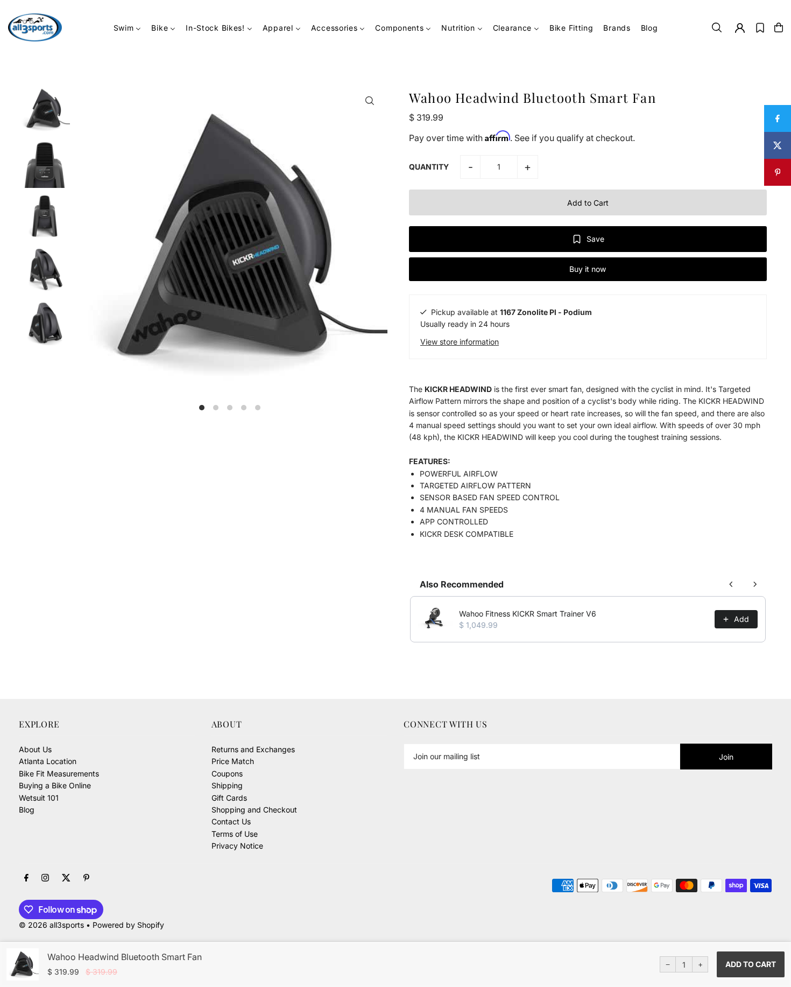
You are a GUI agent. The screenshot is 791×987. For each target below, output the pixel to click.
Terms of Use (234, 833)
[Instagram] (45, 878)
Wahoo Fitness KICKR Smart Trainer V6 (527, 613)
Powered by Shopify (128, 924)
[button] (760, 27)
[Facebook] (26, 878)
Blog (26, 809)
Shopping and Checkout (254, 809)
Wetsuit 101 (39, 797)
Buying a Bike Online (55, 785)
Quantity (429, 166)
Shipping (227, 785)
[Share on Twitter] (777, 145)
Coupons (227, 773)
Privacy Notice (237, 845)
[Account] (740, 28)
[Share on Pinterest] (777, 172)
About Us (35, 749)
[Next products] (755, 584)
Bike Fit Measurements (59, 773)
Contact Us (231, 821)
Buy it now (587, 269)
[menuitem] (127, 27)
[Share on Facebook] (777, 118)
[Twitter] (66, 878)
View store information (459, 341)
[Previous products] (731, 584)
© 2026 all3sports (51, 924)
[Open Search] (717, 27)
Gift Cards (229, 797)
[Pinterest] (86, 878)
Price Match (232, 761)
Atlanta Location (47, 761)
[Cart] (778, 27)
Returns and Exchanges (253, 749)
